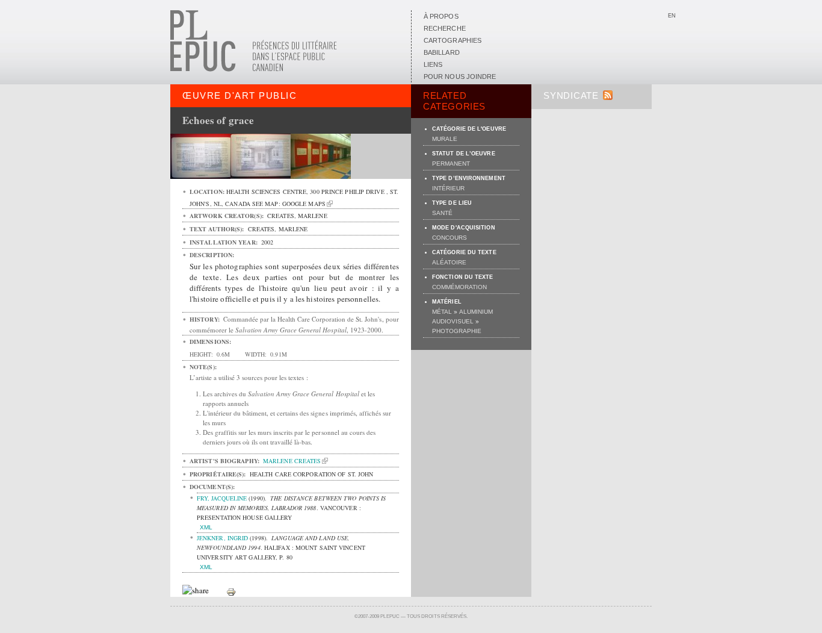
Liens (433, 64)
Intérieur (448, 188)
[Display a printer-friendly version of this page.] (231, 590)
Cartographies (452, 40)
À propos (441, 16)
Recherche (445, 28)
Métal (442, 311)
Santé (442, 213)
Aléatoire (449, 262)
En (672, 16)
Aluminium (476, 311)
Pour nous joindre (460, 76)
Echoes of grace (218, 120)
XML (206, 527)
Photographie (456, 331)
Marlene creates (292, 461)
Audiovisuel (453, 321)
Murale (444, 139)
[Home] (253, 69)
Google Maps (304, 203)
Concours (449, 237)
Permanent (451, 163)
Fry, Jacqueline (222, 498)
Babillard (442, 52)
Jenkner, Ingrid (222, 538)
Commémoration (459, 287)
